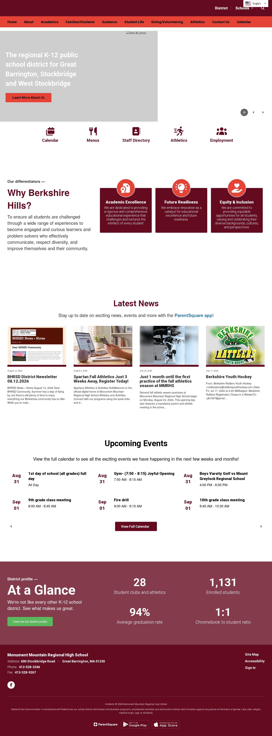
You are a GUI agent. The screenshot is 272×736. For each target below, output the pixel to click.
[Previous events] (11, 526)
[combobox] (255, 3)
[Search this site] (263, 8)
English (257, 3)
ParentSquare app (193, 315)
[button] (244, 8)
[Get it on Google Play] (135, 724)
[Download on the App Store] (165, 724)
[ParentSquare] (105, 724)
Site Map (252, 654)
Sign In (250, 668)
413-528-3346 (29, 667)
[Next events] (261, 526)
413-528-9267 (25, 672)
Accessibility (255, 661)
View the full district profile (30, 621)
